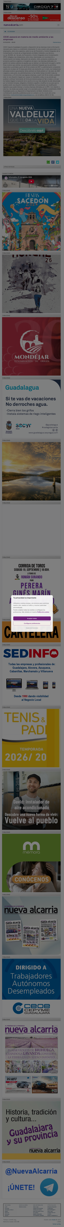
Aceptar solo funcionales (32, 628)
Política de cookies (43, 612)
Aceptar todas (32, 618)
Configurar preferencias (32, 623)
